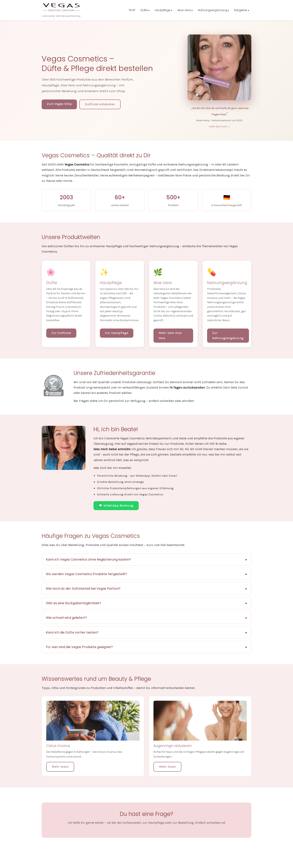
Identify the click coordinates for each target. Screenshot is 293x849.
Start (132, 10)
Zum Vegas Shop (59, 104)
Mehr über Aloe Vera (170, 335)
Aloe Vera (184, 10)
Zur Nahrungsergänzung (228, 335)
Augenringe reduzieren (172, 745)
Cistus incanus (58, 745)
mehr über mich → (219, 126)
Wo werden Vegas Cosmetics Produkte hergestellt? (86, 574)
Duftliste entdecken (100, 104)
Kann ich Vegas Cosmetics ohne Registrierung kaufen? (88, 559)
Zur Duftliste (61, 333)
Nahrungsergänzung (212, 10)
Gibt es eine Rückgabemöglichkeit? (73, 603)
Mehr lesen (60, 766)
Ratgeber (240, 10)
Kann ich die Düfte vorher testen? (72, 632)
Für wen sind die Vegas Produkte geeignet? (79, 647)
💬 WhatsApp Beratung (116, 505)
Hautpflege (162, 10)
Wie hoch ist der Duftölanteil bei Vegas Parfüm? (83, 588)
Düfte (144, 10)
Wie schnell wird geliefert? (66, 617)
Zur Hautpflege (116, 333)
